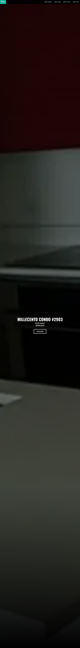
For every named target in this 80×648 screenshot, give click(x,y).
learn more (40, 331)
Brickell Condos (57, 2)
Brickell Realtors (66, 2)
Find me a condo (76, 2)
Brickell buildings (48, 2)
